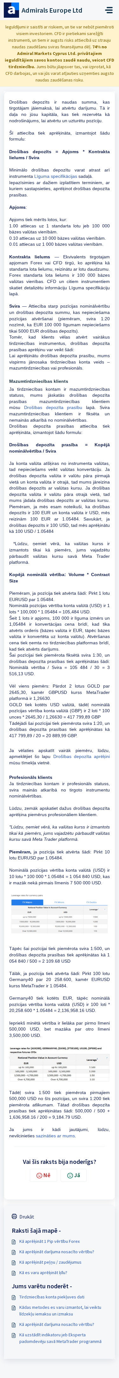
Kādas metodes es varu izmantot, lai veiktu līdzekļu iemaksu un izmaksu (60, 1310)
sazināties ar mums (55, 1135)
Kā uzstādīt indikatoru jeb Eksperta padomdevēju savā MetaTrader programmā (60, 1338)
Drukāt (26, 1216)
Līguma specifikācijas (55, 176)
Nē (46, 1175)
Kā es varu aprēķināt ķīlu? (43, 1272)
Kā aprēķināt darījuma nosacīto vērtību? (56, 1252)
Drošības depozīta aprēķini (81, 756)
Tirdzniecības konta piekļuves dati (51, 1297)
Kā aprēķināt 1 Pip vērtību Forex (49, 1241)
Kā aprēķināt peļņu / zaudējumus (50, 1262)
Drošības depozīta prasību (53, 407)
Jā (77, 1175)
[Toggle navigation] (108, 10)
